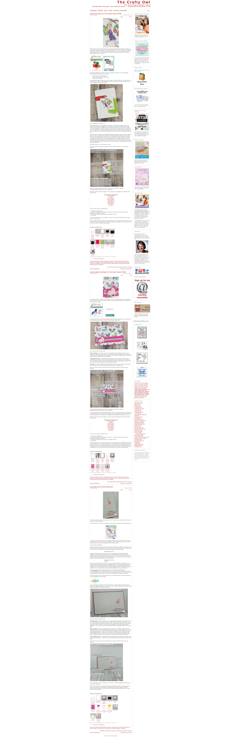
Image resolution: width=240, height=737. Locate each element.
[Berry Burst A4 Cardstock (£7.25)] (93, 704)
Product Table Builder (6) (140, 428)
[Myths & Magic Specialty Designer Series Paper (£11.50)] (97, 453)
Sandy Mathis (110, 201)
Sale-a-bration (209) (141, 433)
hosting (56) (137, 418)
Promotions (107, 730)
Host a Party (140, 387)
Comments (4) (129, 732)
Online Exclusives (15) (140, 424)
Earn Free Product (140, 386)
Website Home (93, 10)
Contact (110, 10)
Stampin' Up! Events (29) (140, 438)
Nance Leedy (110, 425)
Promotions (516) (138, 431)
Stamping (130, 267)
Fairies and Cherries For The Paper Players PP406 (106, 13)
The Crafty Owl (134, 2)
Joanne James (94, 14)
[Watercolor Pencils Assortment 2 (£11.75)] (92, 240)
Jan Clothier (110, 203)
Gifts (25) (137, 415)
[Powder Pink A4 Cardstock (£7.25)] (102, 464)
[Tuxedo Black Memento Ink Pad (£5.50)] (107, 464)
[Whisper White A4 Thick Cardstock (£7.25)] (102, 229)
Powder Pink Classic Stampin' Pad (104, 711)
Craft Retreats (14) (139, 412)
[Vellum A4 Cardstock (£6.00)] (93, 713)
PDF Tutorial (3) (138, 425)
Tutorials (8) (137, 443)
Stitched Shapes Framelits (117, 263)
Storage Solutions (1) (139, 440)
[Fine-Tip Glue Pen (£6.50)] (92, 249)
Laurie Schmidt (110, 198)
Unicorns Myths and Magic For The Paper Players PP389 (108, 272)
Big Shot (136, 384)
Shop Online (113, 267)
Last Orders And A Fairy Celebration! (101, 487)
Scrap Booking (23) (139, 434)
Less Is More (103, 576)
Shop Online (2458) (139, 436)
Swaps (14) (137, 442)
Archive (105, 10)
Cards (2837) (138, 406)
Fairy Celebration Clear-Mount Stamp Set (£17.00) (107, 460)
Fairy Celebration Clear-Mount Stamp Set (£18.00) (92, 236)
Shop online (120, 261)
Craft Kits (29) (138, 411)
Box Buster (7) (138, 404)
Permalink (122, 268)
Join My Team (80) (139, 419)
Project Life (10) (138, 430)
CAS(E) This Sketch (108, 134)
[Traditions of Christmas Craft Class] (142, 130)
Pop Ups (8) (137, 426)
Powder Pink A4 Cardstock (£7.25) (102, 470)
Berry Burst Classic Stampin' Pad (98, 711)
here (139, 63)
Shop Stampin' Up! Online (97, 261)
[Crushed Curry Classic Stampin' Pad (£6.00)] (109, 704)
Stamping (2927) (138, 439)
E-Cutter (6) (138, 413)
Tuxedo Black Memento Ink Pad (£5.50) (107, 470)
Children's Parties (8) (139, 408)
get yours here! (140, 188)
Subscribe (116, 10)
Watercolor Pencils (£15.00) (112, 235)
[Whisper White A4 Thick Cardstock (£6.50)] (102, 453)
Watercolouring (126, 263)
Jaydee (110, 197)
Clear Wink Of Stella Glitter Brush (98, 720)
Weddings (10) (138, 446)
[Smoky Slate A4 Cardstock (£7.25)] (97, 464)
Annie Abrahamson (111, 202)
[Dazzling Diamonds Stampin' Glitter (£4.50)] (112, 453)
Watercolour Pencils (94, 264)
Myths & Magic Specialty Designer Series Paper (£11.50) (97, 460)
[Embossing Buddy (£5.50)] (115, 695)
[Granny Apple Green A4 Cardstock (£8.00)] (102, 240)
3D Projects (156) (139, 402)
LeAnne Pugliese (110, 199)
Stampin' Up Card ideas (95, 262)
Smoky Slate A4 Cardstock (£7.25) (97, 470)
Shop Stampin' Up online (117, 727)
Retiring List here (112, 556)
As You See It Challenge (143, 383)
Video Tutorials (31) (139, 444)
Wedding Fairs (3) (139, 445)
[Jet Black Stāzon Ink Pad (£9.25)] (107, 229)
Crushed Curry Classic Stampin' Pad (109, 711)
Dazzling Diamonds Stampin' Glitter (104, 702)
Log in (148, 10)
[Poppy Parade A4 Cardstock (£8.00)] (97, 240)
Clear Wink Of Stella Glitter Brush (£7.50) (112, 245)
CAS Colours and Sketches (143, 384)
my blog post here (111, 564)
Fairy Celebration (96, 263)
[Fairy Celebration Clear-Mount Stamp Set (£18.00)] (92, 229)
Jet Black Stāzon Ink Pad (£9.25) (107, 235)
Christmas (136, 385)
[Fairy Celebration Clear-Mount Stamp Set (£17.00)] (107, 453)
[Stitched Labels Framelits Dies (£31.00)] (97, 229)
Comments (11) (128, 268)
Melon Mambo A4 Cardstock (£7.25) (92, 470)
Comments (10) (128, 483)
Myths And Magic (102, 479)
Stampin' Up (125, 261)
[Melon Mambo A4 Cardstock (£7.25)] (92, 464)
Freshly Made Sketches (107, 319)
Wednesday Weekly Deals (139, 397)
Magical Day (95, 479)
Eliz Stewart (110, 205)
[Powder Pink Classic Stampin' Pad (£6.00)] (104, 704)
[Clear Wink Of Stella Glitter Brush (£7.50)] (112, 240)
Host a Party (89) (138, 417)
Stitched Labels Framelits (106, 263)
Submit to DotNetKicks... (95, 268)
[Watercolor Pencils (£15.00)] (112, 229)
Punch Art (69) (138, 432)
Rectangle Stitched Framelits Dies (140, 388)
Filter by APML (123, 10)
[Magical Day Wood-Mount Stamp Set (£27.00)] (92, 453)
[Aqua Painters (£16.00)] (107, 240)
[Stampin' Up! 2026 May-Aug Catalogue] (142, 33)
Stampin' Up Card (113, 262)
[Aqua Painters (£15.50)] (115, 704)
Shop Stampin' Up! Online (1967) (142, 437)
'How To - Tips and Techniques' (116, 217)
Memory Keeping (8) (139, 421)
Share (121, 16)
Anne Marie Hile (111, 200)
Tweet (130, 16)
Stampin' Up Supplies (104, 262)
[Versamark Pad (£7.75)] (109, 695)
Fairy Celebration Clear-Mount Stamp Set (93, 702)
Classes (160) (138, 409)
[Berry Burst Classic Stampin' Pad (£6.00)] (98, 704)
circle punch (141, 385)
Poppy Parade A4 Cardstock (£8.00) (97, 245)
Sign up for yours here (139, 162)
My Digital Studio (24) (139, 423)
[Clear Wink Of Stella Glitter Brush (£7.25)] (98, 713)
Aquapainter (101, 264)
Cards (108, 267)
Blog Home (100, 10)
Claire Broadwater (110, 195)
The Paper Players (111, 50)
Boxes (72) (137, 405)
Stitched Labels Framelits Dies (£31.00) (97, 235)
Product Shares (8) (139, 427)
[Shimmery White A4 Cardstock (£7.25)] (98, 695)
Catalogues (102, 730)
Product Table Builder (97, 256)
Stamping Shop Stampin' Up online (111, 261)
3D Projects (136, 383)
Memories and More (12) (140, 420)
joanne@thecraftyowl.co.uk (139, 6)
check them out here (141, 106)
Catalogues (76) (138, 407)
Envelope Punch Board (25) (141, 414)
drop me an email (97, 542)
